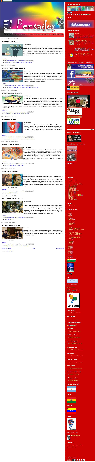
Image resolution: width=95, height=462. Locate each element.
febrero (70, 242)
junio (70, 227)
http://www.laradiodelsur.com (75, 312)
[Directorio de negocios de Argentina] (73, 124)
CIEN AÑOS (77, 33)
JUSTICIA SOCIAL (17, 62)
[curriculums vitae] (70, 14)
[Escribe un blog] (29, 60)
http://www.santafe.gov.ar (74, 380)
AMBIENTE (71, 179)
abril (70, 239)
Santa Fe (71, 281)
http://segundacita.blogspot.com (75, 343)
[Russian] (80, 14)
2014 (69, 252)
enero (70, 243)
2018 (69, 247)
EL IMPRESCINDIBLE (9, 119)
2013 (69, 253)
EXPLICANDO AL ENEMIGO (11, 225)
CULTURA (71, 181)
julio (70, 225)
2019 (69, 246)
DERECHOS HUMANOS (74, 183)
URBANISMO (72, 199)
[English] (68, 14)
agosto (70, 224)
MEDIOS (22, 62)
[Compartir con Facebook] (31, 60)
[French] (72, 14)
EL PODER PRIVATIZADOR (10, 42)
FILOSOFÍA (71, 187)
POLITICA (26, 62)
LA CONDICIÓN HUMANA (80, 47)
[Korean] (86, 14)
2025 (69, 213)
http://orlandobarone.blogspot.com (76, 349)
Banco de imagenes (71, 287)
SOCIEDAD (30, 62)
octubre (71, 222)
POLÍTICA (71, 193)
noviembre (71, 220)
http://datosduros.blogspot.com (75, 368)
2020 (69, 244)
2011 (69, 256)
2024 (69, 214)
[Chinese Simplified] (90, 14)
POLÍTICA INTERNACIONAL (75, 195)
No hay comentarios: (21, 60)
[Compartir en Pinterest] (32, 60)
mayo (70, 238)
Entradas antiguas (60, 248)
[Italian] (76, 14)
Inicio (34, 248)
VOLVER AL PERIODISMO (10, 171)
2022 (69, 217)
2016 (69, 250)
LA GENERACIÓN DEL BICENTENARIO (83, 53)
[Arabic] (88, 14)
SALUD (70, 196)
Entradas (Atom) (10, 251)
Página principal (72, 205)
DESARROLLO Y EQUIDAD (75, 184)
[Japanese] (84, 14)
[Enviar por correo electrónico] (28, 60)
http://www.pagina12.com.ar (75, 331)
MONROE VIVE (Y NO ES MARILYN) (13, 68)
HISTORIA (8, 87)
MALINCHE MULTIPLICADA (80, 40)
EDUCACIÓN (72, 186)
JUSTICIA (12, 62)
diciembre (71, 219)
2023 (69, 215)
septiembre (71, 223)
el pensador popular (76, 435)
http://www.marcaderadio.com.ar (75, 362)
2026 (69, 211)
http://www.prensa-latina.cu (74, 337)
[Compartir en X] (30, 60)
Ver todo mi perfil (74, 437)
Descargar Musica (70, 292)
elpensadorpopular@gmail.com (76, 444)
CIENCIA (71, 180)
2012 (69, 255)
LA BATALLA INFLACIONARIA (12, 93)
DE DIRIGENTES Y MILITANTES (12, 198)
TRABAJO (71, 198)
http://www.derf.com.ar (73, 318)
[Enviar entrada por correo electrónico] (26, 60)
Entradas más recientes (6, 248)
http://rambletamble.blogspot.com (76, 355)
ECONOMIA (8, 62)
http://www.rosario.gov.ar (74, 374)
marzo (70, 241)
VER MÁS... (4, 58)
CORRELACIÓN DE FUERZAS (11, 144)
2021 (69, 218)
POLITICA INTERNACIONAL (29, 87)
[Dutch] (78, 14)
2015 (69, 251)
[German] (74, 14)
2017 (69, 248)
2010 (69, 257)
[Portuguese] (82, 14)
